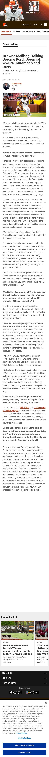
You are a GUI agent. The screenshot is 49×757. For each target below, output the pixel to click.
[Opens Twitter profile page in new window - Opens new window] (13, 89)
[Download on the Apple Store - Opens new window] (15, 693)
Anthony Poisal (17, 84)
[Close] (46, 703)
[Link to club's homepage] (5, 24)
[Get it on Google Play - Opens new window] (33, 694)
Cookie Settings (24, 738)
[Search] (41, 24)
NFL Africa (24, 407)
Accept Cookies (24, 752)
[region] (24, 728)
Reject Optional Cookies (24, 745)
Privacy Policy (21, 733)
